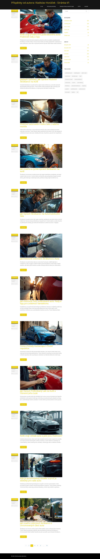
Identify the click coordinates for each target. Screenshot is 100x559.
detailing (84, 85)
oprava (73, 82)
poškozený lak (82, 89)
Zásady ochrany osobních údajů (67, 6)
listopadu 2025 (67, 44)
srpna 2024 (66, 56)
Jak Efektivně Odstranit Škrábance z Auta (39, 258)
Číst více (23, 48)
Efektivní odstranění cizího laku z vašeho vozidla (39, 125)
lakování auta (74, 76)
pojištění (67, 89)
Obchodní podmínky (51, 6)
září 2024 (66, 53)
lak (77, 92)
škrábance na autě (68, 79)
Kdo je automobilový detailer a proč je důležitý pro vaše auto (38, 479)
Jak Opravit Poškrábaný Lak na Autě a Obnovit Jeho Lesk (38, 392)
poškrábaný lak (74, 89)
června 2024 (67, 62)
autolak (73, 92)
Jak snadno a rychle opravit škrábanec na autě (39, 170)
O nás (41, 6)
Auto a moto (67, 26)
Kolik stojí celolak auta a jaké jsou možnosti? (41, 435)
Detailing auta (67, 23)
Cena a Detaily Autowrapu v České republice (36, 347)
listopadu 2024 (67, 47)
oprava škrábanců (78, 79)
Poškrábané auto (68, 20)
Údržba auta (67, 35)
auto (80, 76)
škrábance (67, 85)
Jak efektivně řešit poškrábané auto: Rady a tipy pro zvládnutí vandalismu (40, 302)
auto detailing (80, 82)
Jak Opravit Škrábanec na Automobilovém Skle (40, 214)
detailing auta (77, 73)
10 (46, 545)
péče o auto (84, 73)
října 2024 (66, 50)
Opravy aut (66, 29)
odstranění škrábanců (76, 85)
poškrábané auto (68, 73)
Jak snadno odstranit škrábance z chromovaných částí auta (36, 524)
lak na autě (67, 92)
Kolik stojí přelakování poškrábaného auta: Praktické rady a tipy (40, 35)
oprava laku (67, 76)
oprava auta (67, 82)
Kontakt (86, 6)
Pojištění (66, 32)
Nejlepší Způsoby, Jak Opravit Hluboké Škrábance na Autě (38, 80)
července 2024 (67, 59)
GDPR (79, 6)
